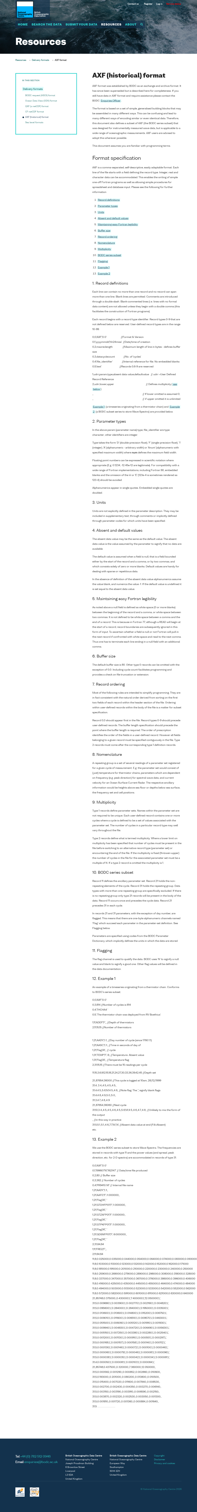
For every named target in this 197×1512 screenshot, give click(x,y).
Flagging (103, 261)
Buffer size (104, 231)
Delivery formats (40, 60)
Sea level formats (34, 122)
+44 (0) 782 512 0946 (35, 1456)
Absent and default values (113, 218)
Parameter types (108, 206)
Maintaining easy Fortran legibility (118, 224)
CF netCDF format (34, 112)
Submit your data (81, 24)
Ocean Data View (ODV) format (41, 101)
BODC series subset (109, 255)
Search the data (47, 24)
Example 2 (104, 274)
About (131, 24)
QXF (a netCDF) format (36, 106)
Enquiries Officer (111, 101)
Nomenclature (106, 243)
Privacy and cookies (164, 1463)
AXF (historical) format (36, 117)
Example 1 (103, 267)
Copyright (159, 1456)
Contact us (133, 4)
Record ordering (107, 237)
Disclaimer (159, 1460)
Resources (111, 24)
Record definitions (109, 200)
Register (148, 4)
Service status (173, 4)
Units (101, 212)
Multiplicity (104, 249)
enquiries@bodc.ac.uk (41, 1462)
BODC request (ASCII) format (40, 95)
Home (23, 24)
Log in (159, 4)
